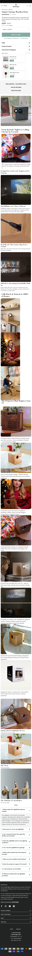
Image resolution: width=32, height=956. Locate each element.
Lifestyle (10, 9)
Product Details (7, 46)
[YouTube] (10, 906)
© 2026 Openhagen (16, 932)
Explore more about (10, 902)
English (18, 929)
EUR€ (11, 929)
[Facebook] (1, 906)
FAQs (3, 43)
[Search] (27, 5)
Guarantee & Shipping (9, 50)
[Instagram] (6, 906)
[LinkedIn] (14, 906)
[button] (5, 14)
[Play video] (16, 111)
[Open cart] (30, 5)
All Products (5, 9)
